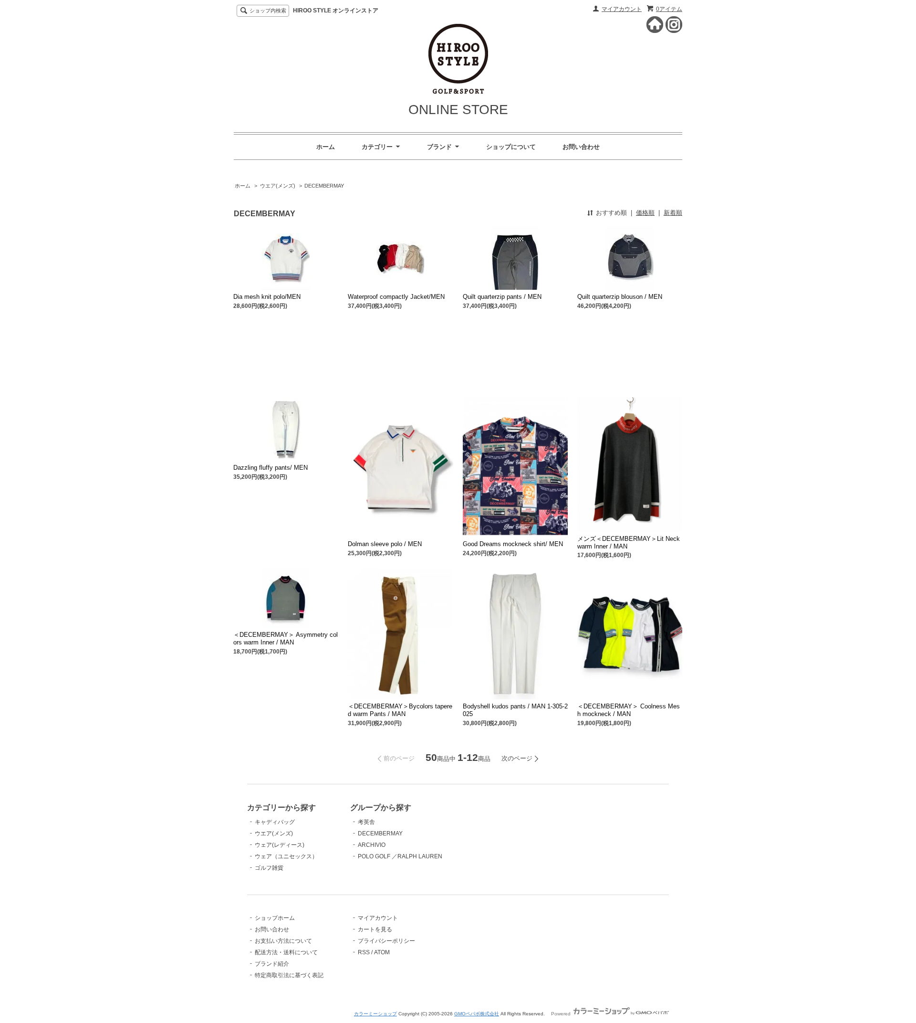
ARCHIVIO (371, 845)
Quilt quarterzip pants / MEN (502, 296)
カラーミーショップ (375, 1013)
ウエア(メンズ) (277, 186)
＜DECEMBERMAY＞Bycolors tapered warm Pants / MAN (400, 710)
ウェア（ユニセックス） (286, 856)
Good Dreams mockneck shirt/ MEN (513, 544)
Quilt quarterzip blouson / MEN (619, 296)
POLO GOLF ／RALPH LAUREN (400, 856)
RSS (364, 952)
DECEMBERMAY (324, 186)
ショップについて (511, 146)
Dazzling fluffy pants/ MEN (270, 467)
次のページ (516, 758)
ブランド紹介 (272, 963)
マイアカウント (622, 9)
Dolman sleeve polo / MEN (385, 544)
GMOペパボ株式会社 (476, 1013)
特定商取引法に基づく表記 (289, 975)
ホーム (325, 146)
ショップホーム (275, 918)
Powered (561, 1013)
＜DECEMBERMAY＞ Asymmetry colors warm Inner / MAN (285, 638)
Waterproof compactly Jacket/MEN (396, 296)
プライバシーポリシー (386, 941)
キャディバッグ (275, 822)
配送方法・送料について (286, 952)
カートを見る (375, 929)
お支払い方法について (283, 941)
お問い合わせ (581, 146)
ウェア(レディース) (279, 845)
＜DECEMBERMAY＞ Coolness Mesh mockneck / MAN (628, 710)
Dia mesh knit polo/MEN (267, 296)
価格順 (645, 212)
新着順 (673, 212)
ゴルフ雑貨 (269, 868)
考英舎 (366, 822)
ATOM (382, 952)
